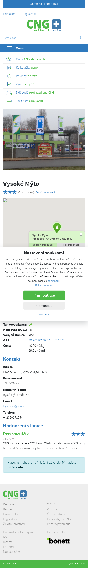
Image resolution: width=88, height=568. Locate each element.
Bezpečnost (11, 509)
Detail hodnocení (45, 192)
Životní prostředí (14, 524)
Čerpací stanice (57, 514)
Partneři (8, 547)
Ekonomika (10, 514)
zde (20, 467)
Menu (20, 48)
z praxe (26, 76)
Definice (8, 504)
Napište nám (11, 552)
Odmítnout (44, 306)
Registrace (29, 14)
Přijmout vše (44, 295)
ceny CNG (26, 84)
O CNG (51, 504)
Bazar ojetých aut (58, 524)
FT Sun (81, 563)
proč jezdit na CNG (35, 93)
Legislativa (10, 519)
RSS (5, 537)
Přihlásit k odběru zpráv (18, 532)
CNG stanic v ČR (30, 59)
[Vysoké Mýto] (44, 139)
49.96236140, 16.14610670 (46, 340)
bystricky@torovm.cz (17, 406)
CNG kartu (29, 101)
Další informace (44, 285)
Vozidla (52, 509)
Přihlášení (9, 14)
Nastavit (44, 314)
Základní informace (43, 244)
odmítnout (53, 281)
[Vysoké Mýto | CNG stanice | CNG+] (44, 25)
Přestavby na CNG (59, 519)
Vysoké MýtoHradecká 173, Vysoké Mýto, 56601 (53, 237)
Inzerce (8, 542)
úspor (27, 68)
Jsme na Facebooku (44, 4)
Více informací (71, 244)
